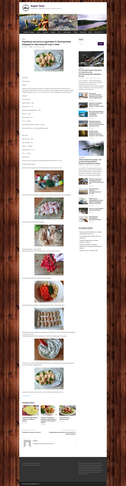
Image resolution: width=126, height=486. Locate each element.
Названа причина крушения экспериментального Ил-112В (95, 191)
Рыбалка (45, 32)
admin (31, 46)
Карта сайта (97, 32)
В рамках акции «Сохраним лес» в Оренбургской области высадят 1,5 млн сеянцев (96, 133)
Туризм (75, 32)
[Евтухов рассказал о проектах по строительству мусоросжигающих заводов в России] (91, 67)
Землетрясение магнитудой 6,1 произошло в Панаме (95, 218)
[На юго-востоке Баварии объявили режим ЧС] (83, 213)
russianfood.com (26, 395)
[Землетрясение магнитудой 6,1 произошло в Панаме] (83, 221)
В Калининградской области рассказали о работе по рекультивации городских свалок (96, 123)
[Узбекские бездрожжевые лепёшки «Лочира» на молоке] (30, 416)
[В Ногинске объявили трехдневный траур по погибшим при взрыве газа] (83, 184)
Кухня (90, 32)
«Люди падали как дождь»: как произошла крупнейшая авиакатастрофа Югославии (90, 161)
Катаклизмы (67, 32)
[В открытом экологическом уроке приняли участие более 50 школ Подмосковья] (83, 98)
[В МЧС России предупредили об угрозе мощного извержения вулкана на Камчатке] (83, 203)
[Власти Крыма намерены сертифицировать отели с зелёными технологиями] (83, 116)
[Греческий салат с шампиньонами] (67, 416)
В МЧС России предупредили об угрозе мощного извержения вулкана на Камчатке (96, 201)
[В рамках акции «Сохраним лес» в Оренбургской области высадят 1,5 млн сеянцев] (83, 136)
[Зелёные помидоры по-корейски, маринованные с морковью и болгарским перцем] (49, 416)
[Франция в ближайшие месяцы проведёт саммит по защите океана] (83, 108)
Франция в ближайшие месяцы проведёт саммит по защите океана (96, 104)
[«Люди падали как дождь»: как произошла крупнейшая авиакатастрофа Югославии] (91, 156)
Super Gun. (38, 6)
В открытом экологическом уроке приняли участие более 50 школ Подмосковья (95, 95)
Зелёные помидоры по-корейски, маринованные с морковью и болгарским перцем (49, 420)
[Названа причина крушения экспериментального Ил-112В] (83, 194)
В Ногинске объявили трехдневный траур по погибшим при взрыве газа (96, 181)
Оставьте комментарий (38, 46)
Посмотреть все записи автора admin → (44, 443)
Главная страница (28, 32)
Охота (38, 32)
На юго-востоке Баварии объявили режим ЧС (96, 209)
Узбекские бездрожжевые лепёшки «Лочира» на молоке (30, 419)
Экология (83, 32)
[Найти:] (91, 43)
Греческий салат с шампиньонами (64, 418)
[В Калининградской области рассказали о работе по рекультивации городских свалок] (83, 126)
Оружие (53, 32)
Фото (59, 32)
